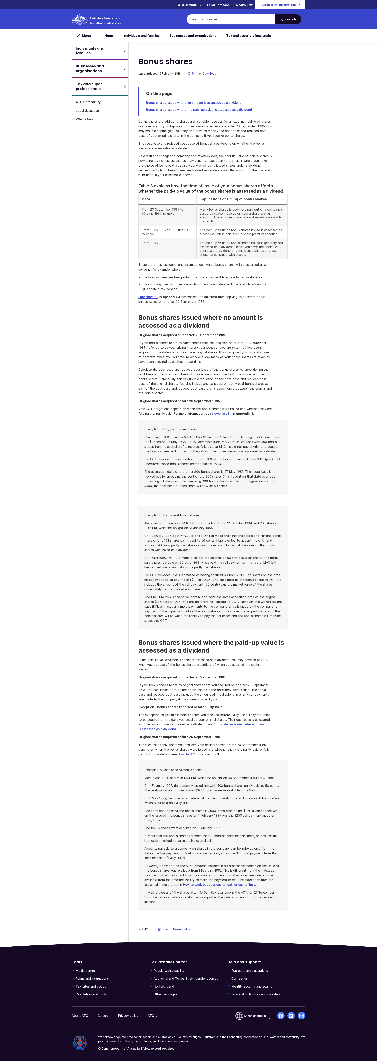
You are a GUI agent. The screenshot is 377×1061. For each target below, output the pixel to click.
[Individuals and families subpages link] (124, 50)
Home (109, 36)
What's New (244, 4)
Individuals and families (142, 36)
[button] (204, 73)
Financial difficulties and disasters (256, 994)
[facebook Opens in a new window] (281, 1015)
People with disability (169, 971)
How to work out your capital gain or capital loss (219, 885)
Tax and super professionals (248, 36)
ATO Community (189, 4)
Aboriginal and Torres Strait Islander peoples (186, 978)
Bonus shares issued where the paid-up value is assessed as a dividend (199, 110)
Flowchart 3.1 (148, 297)
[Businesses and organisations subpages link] (124, 68)
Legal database (87, 111)
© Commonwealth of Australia (119, 1048)
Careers (103, 1016)
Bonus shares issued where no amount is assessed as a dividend (194, 103)
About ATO (80, 1016)
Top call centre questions (249, 971)
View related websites (158, 1048)
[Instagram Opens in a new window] (301, 1015)
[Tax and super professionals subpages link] (124, 86)
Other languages (165, 994)
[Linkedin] (291, 1015)
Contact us (239, 978)
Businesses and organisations (192, 36)
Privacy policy (128, 1016)
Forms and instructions (92, 978)
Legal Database (218, 4)
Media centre (85, 971)
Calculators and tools (91, 994)
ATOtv (152, 1016)
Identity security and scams (251, 986)
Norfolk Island (164, 986)
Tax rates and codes (91, 986)
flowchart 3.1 (222, 413)
